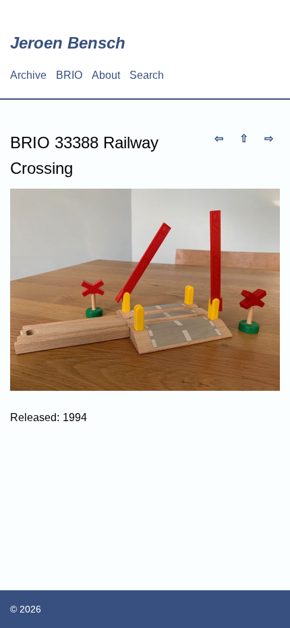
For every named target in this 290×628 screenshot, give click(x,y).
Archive (28, 75)
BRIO (69, 75)
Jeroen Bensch (67, 43)
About (106, 75)
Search (146, 75)
